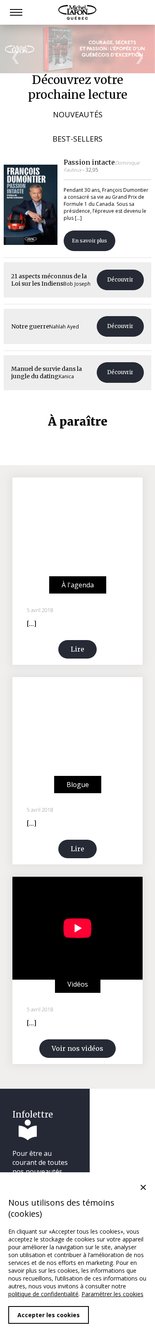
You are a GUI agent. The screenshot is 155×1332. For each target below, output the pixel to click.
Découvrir (120, 279)
